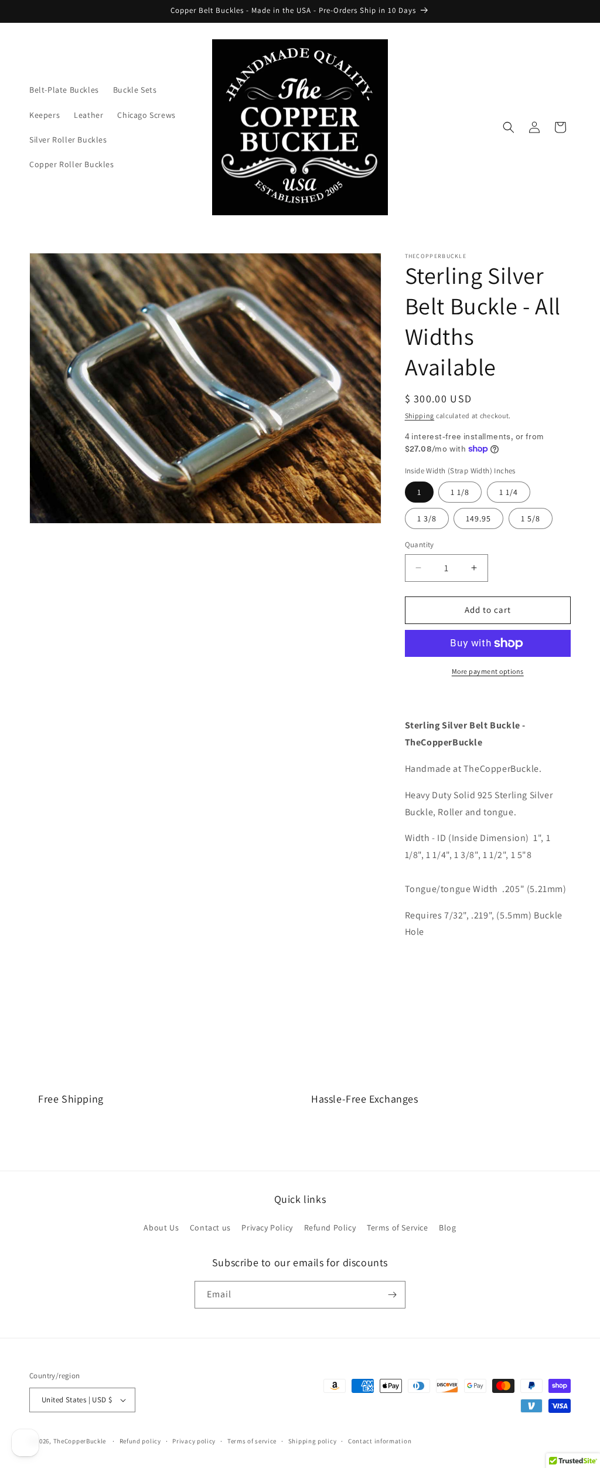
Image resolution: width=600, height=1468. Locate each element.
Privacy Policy (266, 1227)
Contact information (379, 1441)
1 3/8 (427, 518)
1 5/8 (530, 518)
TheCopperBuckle (80, 1441)
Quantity (419, 545)
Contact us (210, 1227)
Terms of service (252, 1441)
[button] (508, 127)
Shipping (420, 415)
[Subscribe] (392, 1294)
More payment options (488, 671)
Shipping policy (312, 1441)
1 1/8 (460, 492)
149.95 (478, 518)
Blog (447, 1227)
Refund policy (140, 1441)
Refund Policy (330, 1227)
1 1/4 (508, 492)
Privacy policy (194, 1441)
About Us (161, 1227)
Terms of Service (397, 1227)
